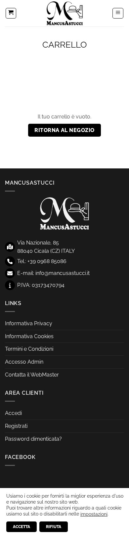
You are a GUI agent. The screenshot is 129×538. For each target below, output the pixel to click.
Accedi (13, 413)
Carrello (64, 45)
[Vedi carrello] (11, 13)
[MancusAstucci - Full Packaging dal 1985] (64, 13)
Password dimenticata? (33, 439)
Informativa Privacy (28, 323)
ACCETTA (21, 526)
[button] (117, 13)
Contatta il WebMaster (32, 375)
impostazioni (94, 514)
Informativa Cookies (29, 336)
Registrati (16, 426)
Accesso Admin (24, 362)
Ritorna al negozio (64, 130)
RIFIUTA (53, 526)
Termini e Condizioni (29, 349)
